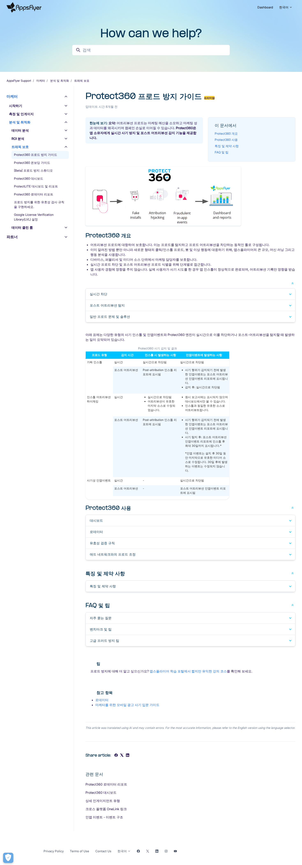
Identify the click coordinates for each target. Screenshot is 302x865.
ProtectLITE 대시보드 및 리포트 (36, 186)
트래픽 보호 (81, 80)
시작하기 (15, 106)
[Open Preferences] (8, 858)
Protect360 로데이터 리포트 (106, 784)
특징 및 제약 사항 (227, 146)
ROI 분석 (18, 139)
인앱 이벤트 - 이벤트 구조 (104, 817)
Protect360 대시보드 (100, 792)
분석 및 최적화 (59, 80)
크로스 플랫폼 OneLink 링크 (106, 809)
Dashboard (265, 7)
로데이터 (101, 700)
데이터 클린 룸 (22, 227)
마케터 (40, 80)
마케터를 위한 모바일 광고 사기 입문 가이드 (127, 705)
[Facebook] (116, 756)
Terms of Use (79, 851)
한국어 (284, 7)
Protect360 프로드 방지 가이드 (35, 155)
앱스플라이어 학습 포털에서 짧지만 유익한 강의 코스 (188, 671)
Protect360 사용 (226, 140)
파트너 (12, 237)
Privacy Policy (54, 851)
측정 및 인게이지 (21, 114)
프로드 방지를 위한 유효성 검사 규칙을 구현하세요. (39, 204)
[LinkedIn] (127, 756)
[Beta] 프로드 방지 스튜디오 (33, 170)
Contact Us (103, 851)
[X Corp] (121, 756)
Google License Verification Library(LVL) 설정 (34, 217)
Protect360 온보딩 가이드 (32, 163)
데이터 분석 (20, 130)
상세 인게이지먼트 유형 (102, 801)
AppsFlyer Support (19, 80)
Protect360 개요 (226, 134)
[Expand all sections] (292, 283)
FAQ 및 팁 (221, 152)
